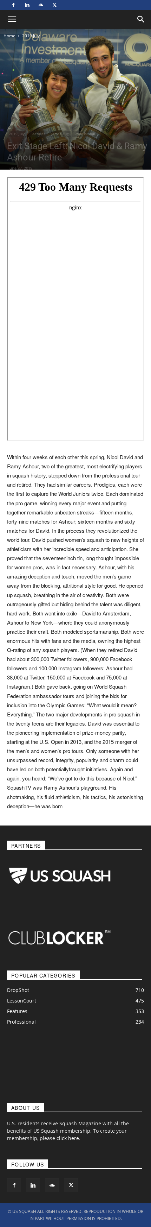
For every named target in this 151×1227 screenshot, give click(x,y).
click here (68, 1138)
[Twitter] (54, 5)
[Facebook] (13, 5)
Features (38, 133)
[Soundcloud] (40, 5)
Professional (84, 133)
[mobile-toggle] (12, 19)
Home (9, 36)
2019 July (31, 36)
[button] (141, 19)
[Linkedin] (27, 5)
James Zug (59, 133)
